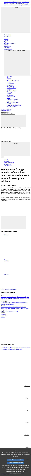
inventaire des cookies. (15, 473)
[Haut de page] (13, 222)
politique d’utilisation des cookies (13, 471)
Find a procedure (5, 112)
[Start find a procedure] (13, 121)
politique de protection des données (14, 469)
